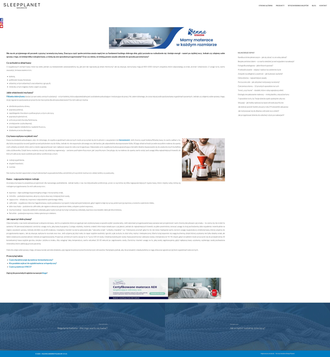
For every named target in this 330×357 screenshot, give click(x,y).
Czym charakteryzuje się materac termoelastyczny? (31, 260)
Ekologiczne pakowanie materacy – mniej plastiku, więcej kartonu (263, 94)
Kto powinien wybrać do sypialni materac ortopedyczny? (33, 263)
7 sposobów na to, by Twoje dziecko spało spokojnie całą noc (261, 98)
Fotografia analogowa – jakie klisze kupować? (255, 65)
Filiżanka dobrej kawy (15, 96)
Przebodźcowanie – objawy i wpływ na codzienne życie (259, 69)
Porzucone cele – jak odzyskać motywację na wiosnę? (259, 82)
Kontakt (323, 6)
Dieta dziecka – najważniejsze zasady (252, 78)
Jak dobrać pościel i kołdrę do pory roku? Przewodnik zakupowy (263, 107)
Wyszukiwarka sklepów (298, 6)
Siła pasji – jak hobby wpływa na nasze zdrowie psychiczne (261, 102)
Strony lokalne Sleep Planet (285, 353)
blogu (44, 273)
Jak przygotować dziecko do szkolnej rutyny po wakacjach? (261, 115)
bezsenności (124, 140)
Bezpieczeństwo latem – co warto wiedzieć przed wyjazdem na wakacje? (266, 61)
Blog (314, 6)
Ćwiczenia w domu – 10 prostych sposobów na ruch (258, 86)
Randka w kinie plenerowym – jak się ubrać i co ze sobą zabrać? (262, 57)
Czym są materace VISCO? (20, 267)
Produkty (280, 6)
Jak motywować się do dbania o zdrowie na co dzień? (258, 111)
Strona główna (266, 6)
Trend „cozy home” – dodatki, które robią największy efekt (260, 90)
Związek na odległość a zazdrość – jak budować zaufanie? (260, 74)
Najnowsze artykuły (267, 353)
